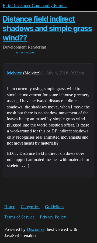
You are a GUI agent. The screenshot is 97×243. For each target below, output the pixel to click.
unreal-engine (25, 52)
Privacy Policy (53, 217)
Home (9, 206)
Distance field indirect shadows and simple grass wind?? (47, 28)
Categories (30, 206)
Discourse (36, 229)
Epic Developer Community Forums (35, 5)
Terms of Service (19, 217)
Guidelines (54, 206)
